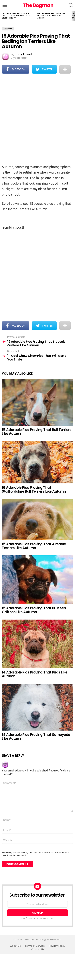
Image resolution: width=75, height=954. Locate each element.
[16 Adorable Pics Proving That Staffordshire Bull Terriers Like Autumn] (37, 462)
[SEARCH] (71, 5)
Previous (2, 16)
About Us (15, 945)
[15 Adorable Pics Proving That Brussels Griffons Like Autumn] (37, 579)
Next (73, 16)
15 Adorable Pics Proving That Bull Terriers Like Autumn (37, 431)
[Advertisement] (37, 119)
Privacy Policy (57, 945)
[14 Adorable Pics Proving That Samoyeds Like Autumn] (37, 707)
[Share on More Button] (65, 69)
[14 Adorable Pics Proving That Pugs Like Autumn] (37, 644)
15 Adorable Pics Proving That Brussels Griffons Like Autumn (34, 610)
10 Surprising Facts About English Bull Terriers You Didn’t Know (16, 15)
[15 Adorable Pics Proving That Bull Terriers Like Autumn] (37, 402)
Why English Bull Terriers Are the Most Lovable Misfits (51, 15)
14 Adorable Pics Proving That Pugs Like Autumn (34, 674)
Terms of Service (35, 945)
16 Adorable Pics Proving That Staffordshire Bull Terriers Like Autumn (34, 489)
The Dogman (38, 5)
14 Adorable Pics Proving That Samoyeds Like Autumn (36, 736)
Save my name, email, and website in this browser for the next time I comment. (35, 854)
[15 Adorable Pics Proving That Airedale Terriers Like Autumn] (37, 519)
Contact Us (37, 949)
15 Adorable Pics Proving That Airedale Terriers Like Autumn (34, 546)
